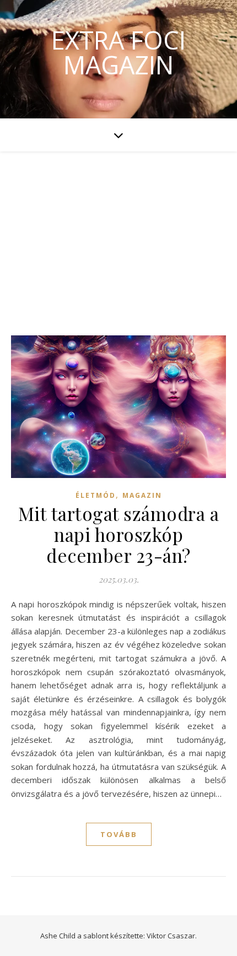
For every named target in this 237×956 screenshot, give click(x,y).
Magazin (142, 495)
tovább (118, 834)
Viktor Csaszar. (172, 936)
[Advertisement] (118, 232)
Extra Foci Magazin (118, 52)
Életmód (96, 495)
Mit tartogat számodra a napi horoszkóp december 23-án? (118, 534)
